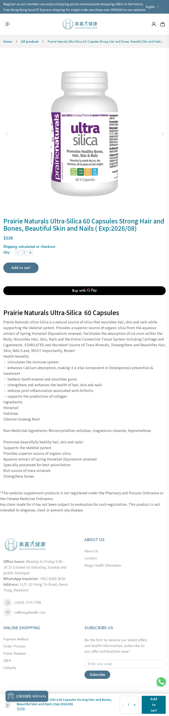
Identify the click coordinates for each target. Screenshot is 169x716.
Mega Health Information (102, 565)
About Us (91, 551)
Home (7, 41)
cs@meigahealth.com (29, 612)
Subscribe (97, 674)
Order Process (14, 646)
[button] (6, 134)
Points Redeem (14, 653)
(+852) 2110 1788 (27, 602)
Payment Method (15, 639)
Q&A (7, 660)
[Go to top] (161, 700)
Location (90, 558)
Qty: (6, 252)
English (150, 7)
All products (30, 41)
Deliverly (9, 667)
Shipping (10, 246)
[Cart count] (162, 24)
